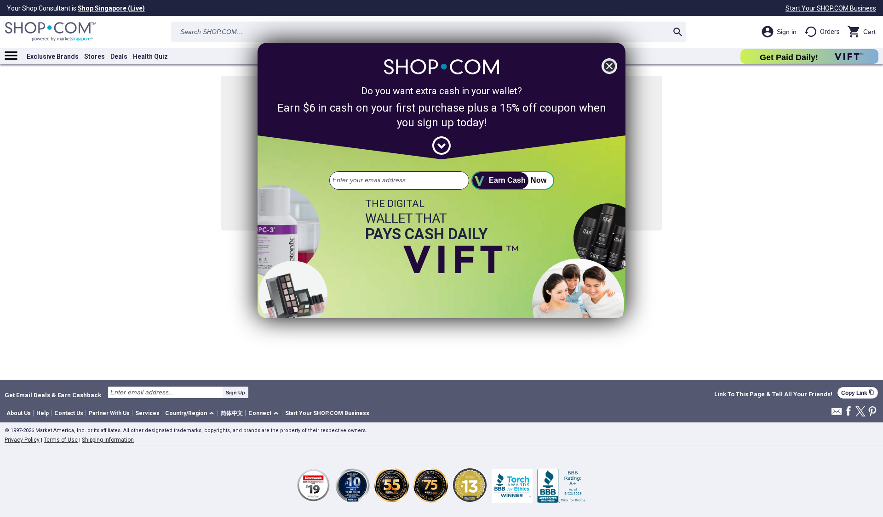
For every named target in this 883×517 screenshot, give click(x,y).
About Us (18, 413)
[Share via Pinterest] (872, 412)
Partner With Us (109, 413)
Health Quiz (150, 56)
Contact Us (68, 413)
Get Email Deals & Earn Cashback (53, 395)
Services (147, 413)
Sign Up (235, 392)
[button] (191, 413)
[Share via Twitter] (860, 412)
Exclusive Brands (53, 56)
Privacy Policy (22, 440)
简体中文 (232, 413)
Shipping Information (108, 440)
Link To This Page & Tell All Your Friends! (773, 394)
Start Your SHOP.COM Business (831, 8)
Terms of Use (61, 440)
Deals (118, 56)
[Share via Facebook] (848, 411)
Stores (94, 56)
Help (42, 413)
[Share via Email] (836, 414)
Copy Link (857, 392)
